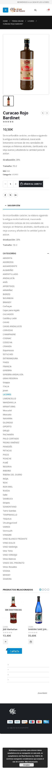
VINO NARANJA (10, 546)
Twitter (10, 195)
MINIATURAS (9, 406)
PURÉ (5, 462)
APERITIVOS (8, 286)
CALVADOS (8, 314)
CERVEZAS (8, 330)
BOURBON (8, 298)
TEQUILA (7, 518)
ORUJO (6, 430)
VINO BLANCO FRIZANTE (15, 538)
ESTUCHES (8, 354)
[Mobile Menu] (5, 10)
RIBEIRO (7, 470)
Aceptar (26, 765)
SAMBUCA (8, 498)
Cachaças (7, 306)
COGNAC (7, 338)
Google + (15, 195)
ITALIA (6, 386)
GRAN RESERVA (10, 378)
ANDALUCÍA (8, 278)
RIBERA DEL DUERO (12, 474)
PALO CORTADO (11, 438)
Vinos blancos (9, 558)
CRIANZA (7, 346)
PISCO (6, 454)
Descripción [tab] (14, 205)
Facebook (5, 195)
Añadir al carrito (33, 184)
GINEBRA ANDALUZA (13, 374)
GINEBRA (7, 370)
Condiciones (14, 669)
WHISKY (6, 575)
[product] (38, 610)
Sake (5, 494)
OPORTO (7, 426)
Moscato (7, 414)
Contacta (14, 651)
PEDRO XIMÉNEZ (11, 442)
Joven (5, 390)
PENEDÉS (7, 446)
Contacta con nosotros (18, 674)
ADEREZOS (8, 262)
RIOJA (5, 478)
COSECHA (7, 342)
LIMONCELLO (9, 398)
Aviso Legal (13, 664)
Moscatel (7, 410)
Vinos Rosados (10, 567)
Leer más (5, 641)
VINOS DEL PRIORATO (13, 562)
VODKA (6, 571)
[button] (40, 589)
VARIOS (6, 526)
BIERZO (6, 294)
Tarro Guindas (9, 510)
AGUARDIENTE (10, 266)
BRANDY (7, 302)
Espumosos (8, 350)
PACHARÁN (8, 434)
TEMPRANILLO (10, 514)
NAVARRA (7, 418)
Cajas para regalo (11, 310)
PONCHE (7, 458)
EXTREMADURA (10, 358)
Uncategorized (10, 522)
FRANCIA (7, 366)
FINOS (6, 362)
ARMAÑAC (8, 290)
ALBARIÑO (8, 270)
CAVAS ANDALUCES (12, 326)
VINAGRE (7, 534)
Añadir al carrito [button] (30, 641)
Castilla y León (10, 318)
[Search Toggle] (35, 10)
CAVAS (6, 322)
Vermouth (7, 530)
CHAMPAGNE (9, 334)
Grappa (6, 382)
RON (5, 482)
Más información (31, 762)
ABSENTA (7, 258)
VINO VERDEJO (10, 554)
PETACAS (7, 450)
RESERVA (7, 466)
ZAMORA (7, 579)
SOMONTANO (9, 506)
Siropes (6, 502)
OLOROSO (8, 422)
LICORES (15, 174)
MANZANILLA (9, 402)
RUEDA (6, 490)
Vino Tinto (8, 550)
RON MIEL (8, 486)
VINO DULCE (9, 542)
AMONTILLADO (10, 274)
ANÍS (5, 282)
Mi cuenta (13, 679)
